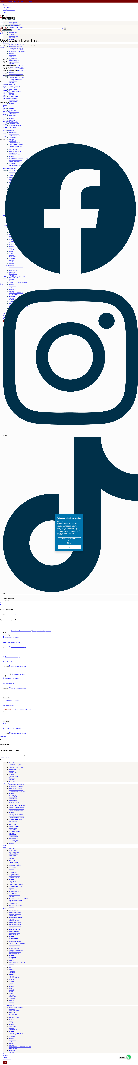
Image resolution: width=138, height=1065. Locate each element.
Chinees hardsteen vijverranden (17, 943)
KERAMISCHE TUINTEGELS (16, 44)
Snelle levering (30, 1)
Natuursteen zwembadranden (16, 77)
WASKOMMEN (12, 781)
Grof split (11, 993)
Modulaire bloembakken (15, 952)
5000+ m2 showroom (6, 1)
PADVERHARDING (14, 977)
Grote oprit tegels (13, 893)
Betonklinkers (12, 115)
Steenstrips (11, 960)
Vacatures (5, 127)
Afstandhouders (13, 1048)
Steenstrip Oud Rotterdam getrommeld (11, 642)
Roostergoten (12, 1041)
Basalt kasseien (13, 132)
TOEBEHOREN (13, 996)
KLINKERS (11, 108)
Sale (4, 99)
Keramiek (5, 112)
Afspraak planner (7, 122)
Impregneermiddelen (14, 1034)
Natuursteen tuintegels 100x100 (17, 810)
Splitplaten (11, 1000)
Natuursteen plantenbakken (16, 950)
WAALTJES (12, 120)
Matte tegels (12, 37)
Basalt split (11, 990)
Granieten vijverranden (14, 945)
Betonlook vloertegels (14, 29)
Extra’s (4, 93)
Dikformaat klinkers (13, 113)
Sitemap (5, 135)
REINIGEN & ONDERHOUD (16, 1033)
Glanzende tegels (13, 36)
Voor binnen (6, 43)
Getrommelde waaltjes (14, 123)
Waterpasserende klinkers (15, 900)
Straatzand (11, 969)
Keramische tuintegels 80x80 (16, 788)
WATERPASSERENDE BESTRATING (18, 898)
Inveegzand (12, 972)
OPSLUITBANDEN (14, 910)
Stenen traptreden (13, 934)
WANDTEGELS (13, 32)
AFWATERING (12, 1040)
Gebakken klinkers (13, 110)
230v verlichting (13, 1014)
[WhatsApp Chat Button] (128, 1057)
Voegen (4, 106)
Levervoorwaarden (7, 130)
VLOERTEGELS (13, 22)
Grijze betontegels (13, 96)
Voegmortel (11, 279)
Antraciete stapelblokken (15, 926)
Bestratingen (6, 89)
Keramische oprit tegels (15, 891)
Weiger (69, 543)
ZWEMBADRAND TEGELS (16, 74)
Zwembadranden (13, 81)
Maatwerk (5, 95)
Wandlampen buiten (14, 1010)
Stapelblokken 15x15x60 (15, 924)
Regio (4, 133)
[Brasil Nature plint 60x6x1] (6, 695)
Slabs (4, 87)
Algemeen (5, 105)
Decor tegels (12, 34)
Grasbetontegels (13, 903)
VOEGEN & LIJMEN (14, 277)
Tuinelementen (6, 90)
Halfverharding (6, 111)
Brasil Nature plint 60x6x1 (8, 705)
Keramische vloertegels (15, 24)
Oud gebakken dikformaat (15, 886)
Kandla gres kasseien (14, 135)
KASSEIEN (12, 130)
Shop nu (2, 47)
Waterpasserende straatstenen (16, 905)
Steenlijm (11, 1021)
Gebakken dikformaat (14, 882)
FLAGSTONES (12, 84)
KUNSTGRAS (12, 1026)
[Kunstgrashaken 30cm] (6, 654)
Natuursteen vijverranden (15, 939)
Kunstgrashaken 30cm (8, 662)
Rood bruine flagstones (14, 91)
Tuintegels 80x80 (13, 58)
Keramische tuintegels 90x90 (16, 790)
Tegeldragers (12, 1050)
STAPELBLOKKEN (14, 920)
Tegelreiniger (12, 1036)
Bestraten (5, 108)
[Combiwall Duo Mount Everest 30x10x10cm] (6, 719)
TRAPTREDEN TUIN (14, 929)
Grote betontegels (13, 100)
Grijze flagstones (13, 87)
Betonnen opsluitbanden (15, 914)
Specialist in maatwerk (19, 1)
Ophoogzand (12, 971)
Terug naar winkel (4, 757)
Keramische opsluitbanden (15, 917)
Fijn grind (11, 983)
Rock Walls (11, 958)
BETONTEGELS (13, 94)
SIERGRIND (12, 979)
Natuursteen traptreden (14, 933)
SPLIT (10, 988)
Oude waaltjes (12, 127)
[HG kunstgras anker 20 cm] (6, 674)
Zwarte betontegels (13, 98)
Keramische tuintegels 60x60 (16, 46)
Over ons (5, 5)
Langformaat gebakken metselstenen (18, 962)
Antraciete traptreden (14, 931)
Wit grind (11, 984)
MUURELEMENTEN (14, 957)
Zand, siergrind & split (8, 92)
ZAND (10, 967)
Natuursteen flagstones (14, 86)
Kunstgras (11, 1028)
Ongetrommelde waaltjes (15, 125)
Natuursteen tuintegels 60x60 (16, 67)
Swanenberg (3, 22)
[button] (11, 637)
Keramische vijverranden (15, 941)
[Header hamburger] (1, 26)
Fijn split (11, 991)
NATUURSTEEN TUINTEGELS (17, 65)
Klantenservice (6, 7)
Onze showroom (6, 98)
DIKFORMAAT (12, 141)
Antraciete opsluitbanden (15, 912)
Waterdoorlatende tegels (15, 901)
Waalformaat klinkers (14, 112)
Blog (4, 125)
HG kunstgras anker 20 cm (9, 683)
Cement (11, 1022)
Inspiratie (5, 96)
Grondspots (12, 1009)
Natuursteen (5, 114)
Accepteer (69, 547)
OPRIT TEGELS (13, 889)
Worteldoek (11, 1002)
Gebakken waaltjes (13, 122)
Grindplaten (12, 998)
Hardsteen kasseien (14, 137)
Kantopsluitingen (13, 915)
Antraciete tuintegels (14, 60)
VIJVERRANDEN (13, 938)
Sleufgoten (11, 1043)
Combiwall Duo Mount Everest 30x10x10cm (13, 728)
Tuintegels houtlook (14, 62)
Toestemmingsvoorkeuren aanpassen (69, 539)
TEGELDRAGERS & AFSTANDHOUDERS (20, 1047)
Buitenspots (12, 1012)
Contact (5, 12)
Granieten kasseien (14, 134)
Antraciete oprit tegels (14, 895)
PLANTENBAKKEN (14, 948)
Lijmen (4, 109)
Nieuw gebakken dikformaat (16, 884)
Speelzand (11, 974)
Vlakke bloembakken (14, 953)
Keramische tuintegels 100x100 (17, 791)
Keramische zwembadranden (16, 816)
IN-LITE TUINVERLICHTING (16, 1007)
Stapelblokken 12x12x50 (15, 922)
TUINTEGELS (12, 795)
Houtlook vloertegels (14, 25)
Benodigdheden (13, 1029)
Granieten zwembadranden (15, 79)
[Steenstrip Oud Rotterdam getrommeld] (6, 631)
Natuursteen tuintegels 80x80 (16, 68)
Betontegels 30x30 (13, 101)
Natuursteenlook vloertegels (16, 27)
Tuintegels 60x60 (13, 56)
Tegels (4, 86)
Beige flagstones (13, 89)
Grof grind (11, 981)
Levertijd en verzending (9, 10)
